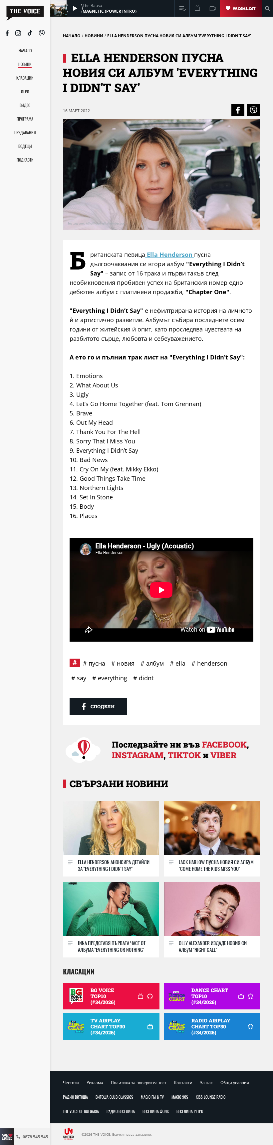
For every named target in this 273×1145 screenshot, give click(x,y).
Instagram (137, 755)
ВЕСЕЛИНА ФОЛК (155, 1111)
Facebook (224, 744)
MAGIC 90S (179, 1097)
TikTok (184, 755)
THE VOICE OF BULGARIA (81, 1111)
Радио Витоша (75, 1097)
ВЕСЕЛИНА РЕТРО (189, 1111)
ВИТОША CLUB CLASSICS (114, 1097)
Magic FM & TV (152, 1097)
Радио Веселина (121, 1111)
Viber (223, 755)
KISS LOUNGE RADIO (210, 1097)
